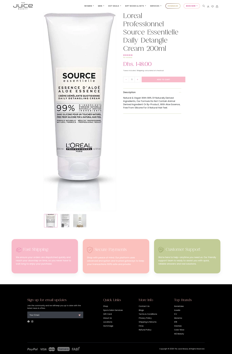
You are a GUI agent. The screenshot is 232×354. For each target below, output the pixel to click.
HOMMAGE (173, 6)
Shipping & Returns (147, 322)
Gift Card (107, 314)
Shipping (140, 70)
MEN (100, 6)
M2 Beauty (179, 333)
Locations (107, 322)
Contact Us (144, 306)
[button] (204, 6)
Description (129, 92)
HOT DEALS (114, 6)
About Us (107, 318)
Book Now (191, 6)
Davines (178, 326)
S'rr (175, 314)
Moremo (178, 318)
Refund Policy (145, 329)
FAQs (141, 326)
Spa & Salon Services (113, 310)
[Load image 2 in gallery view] (65, 220)
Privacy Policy (145, 318)
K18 (175, 322)
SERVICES (155, 6)
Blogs (141, 310)
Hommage (108, 326)
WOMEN (88, 6)
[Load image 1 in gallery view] (50, 220)
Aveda (177, 310)
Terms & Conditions (148, 314)
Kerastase (179, 306)
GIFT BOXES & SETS (135, 6)
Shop (105, 306)
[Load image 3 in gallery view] (79, 220)
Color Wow (179, 329)
